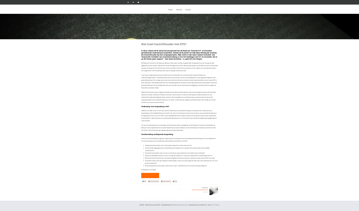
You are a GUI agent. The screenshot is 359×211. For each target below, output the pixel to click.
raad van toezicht (154, 181)
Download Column (150, 175)
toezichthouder (166, 181)
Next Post (200, 189)
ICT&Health (205, 192)
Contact (188, 10)
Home (170, 10)
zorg (176, 181)
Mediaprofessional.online (180, 205)
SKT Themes (215, 205)
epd (145, 181)
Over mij (179, 10)
